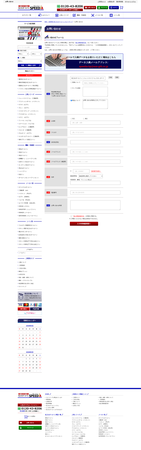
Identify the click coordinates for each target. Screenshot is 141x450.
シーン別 (117, 15)
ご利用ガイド (102, 1)
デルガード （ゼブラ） (25, 133)
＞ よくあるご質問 (49, 407)
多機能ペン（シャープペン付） (28, 158)
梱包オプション (23, 271)
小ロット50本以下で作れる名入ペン (29, 241)
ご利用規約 (22, 265)
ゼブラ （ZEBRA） (24, 196)
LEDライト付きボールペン (27, 162)
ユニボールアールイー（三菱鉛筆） (29, 136)
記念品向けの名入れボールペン (28, 235)
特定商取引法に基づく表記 (26, 283)
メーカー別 (99, 15)
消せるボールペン (24, 168)
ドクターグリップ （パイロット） (29, 111)
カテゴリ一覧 (26, 15)
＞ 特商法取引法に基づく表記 (105, 401)
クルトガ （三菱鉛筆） (25, 130)
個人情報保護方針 (80, 42)
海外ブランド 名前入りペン (27, 139)
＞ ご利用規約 (101, 399)
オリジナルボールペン (25, 187)
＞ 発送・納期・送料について (105, 397)
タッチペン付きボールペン (27, 165)
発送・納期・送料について (26, 277)
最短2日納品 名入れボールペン (28, 82)
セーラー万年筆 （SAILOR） (27, 203)
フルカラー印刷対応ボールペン (28, 225)
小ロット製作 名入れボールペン (28, 228)
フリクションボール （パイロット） (29, 101)
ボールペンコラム (130, 1)
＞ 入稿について (75, 401)
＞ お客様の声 (48, 401)
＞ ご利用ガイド (75, 397)
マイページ (104, 7)
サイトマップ (22, 286)
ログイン (115, 7)
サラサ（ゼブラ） (24, 104)
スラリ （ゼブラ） (24, 117)
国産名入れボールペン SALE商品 (28, 85)
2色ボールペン (23, 152)
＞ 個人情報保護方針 (103, 403)
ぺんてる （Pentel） (25, 200)
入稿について (22, 262)
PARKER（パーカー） (25, 212)
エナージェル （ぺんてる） (27, 123)
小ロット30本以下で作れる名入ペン (29, 244)
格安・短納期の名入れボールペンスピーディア (59, 22)
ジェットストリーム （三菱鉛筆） (29, 98)
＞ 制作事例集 (48, 403)
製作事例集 (119, 1)
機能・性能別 (81, 15)
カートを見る (31, 416)
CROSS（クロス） (24, 206)
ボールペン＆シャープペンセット (29, 177)
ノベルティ (22, 253)
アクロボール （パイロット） (27, 114)
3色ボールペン (23, 155)
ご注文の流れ (22, 268)
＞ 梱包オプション (76, 403)
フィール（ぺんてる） (25, 120)
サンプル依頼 (76, 88)
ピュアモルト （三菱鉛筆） (27, 127)
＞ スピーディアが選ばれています (53, 397)
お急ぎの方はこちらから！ (30, 405)
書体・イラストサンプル (25, 280)
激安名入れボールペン (25, 79)
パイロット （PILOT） (25, 193)
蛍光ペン (21, 174)
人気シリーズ (63, 15)
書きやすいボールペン (25, 231)
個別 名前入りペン (24, 238)
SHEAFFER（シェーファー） (27, 209)
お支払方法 (22, 274)
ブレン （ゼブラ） (24, 108)
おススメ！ (46, 15)
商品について (76, 100)
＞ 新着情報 (48, 399)
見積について (76, 82)
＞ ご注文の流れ (75, 399)
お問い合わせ (91, 7)
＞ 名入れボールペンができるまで (53, 409)
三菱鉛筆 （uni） (24, 190)
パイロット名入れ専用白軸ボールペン (30, 88)
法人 (73, 118)
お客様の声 (111, 1)
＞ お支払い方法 (75, 405)
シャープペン (23, 171)
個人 (86, 118)
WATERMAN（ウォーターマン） (28, 215)
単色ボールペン (23, 149)
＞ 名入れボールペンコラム (52, 405)
